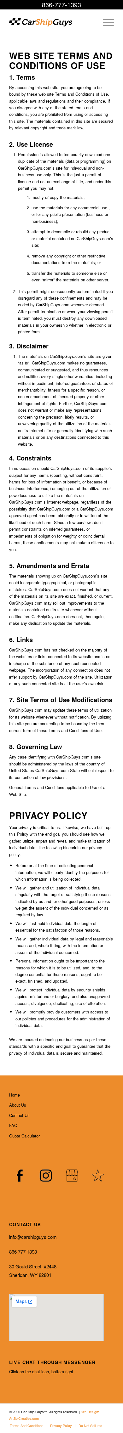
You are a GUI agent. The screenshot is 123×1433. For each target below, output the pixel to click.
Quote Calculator (24, 1136)
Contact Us (19, 1115)
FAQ (13, 1125)
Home (14, 1095)
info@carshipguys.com (33, 1236)
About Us (17, 1105)
